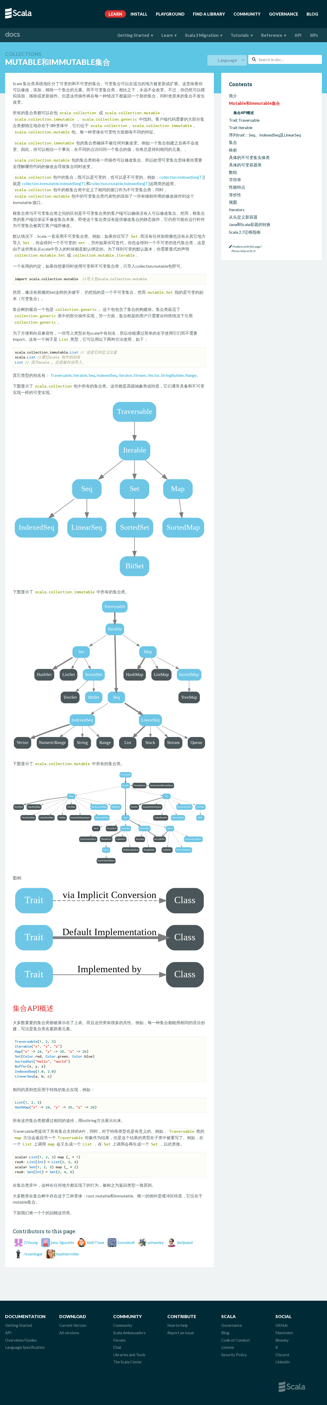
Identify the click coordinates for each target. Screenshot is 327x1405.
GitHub (281, 1325)
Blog (312, 14)
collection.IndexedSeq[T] (181, 177)
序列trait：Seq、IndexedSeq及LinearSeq (265, 134)
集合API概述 (243, 112)
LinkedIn (282, 1361)
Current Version (72, 1325)
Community (247, 14)
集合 (233, 142)
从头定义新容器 (243, 216)
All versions (69, 1332)
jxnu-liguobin (62, 1242)
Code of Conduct (235, 1340)
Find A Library (209, 14)
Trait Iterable (240, 127)
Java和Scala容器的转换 (250, 224)
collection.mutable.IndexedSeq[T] (119, 183)
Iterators (236, 209)
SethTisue (95, 1242)
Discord (282, 1354)
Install (139, 14)
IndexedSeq (107, 375)
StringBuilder (172, 375)
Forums (119, 1340)
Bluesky (282, 1340)
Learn (115, 14)
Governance (283, 14)
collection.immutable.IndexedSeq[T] (53, 183)
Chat (117, 1347)
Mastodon (284, 1332)
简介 (233, 95)
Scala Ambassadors (129, 1332)
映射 (233, 150)
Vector (153, 375)
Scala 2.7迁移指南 (245, 232)
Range (190, 375)
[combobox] (285, 59)
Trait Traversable (244, 120)
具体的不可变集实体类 (249, 157)
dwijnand (185, 1242)
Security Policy (234, 1354)
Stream (140, 375)
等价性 (235, 194)
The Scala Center (127, 1361)
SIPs (314, 35)
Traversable (61, 375)
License (227, 1347)
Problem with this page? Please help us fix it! (245, 249)
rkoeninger (33, 1253)
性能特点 (237, 187)
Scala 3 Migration (201, 35)
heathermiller (67, 1253)
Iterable (80, 375)
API (298, 35)
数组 (233, 172)
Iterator (125, 375)
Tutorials (240, 35)
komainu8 (126, 1242)
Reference (271, 35)
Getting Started (133, 35)
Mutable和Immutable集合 (254, 103)
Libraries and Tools (129, 1354)
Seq (92, 375)
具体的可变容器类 (245, 164)
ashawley (156, 1242)
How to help (177, 1325)
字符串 (235, 179)
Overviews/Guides (21, 1340)
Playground (170, 14)
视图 (233, 202)
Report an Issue (180, 1332)
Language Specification (25, 1347)
